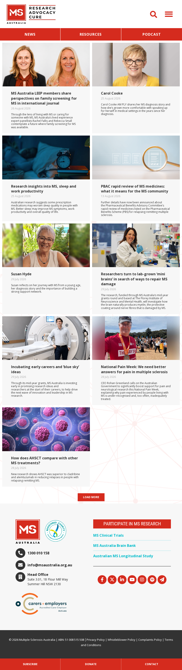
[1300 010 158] (20, 553)
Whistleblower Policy (121, 640)
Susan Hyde (21, 274)
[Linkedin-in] (122, 579)
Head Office (38, 574)
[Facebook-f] (102, 579)
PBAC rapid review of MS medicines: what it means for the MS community (134, 189)
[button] (169, 14)
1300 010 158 (38, 553)
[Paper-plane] (162, 579)
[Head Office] (20, 577)
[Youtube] (132, 579)
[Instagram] (142, 579)
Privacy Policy (96, 640)
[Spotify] (152, 579)
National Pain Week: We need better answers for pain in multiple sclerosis (134, 369)
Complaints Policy (150, 640)
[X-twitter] (112, 579)
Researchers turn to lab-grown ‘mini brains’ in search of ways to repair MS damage (134, 279)
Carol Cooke (112, 93)
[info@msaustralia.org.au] (20, 565)
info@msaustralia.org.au (50, 565)
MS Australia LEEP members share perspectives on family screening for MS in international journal (44, 98)
